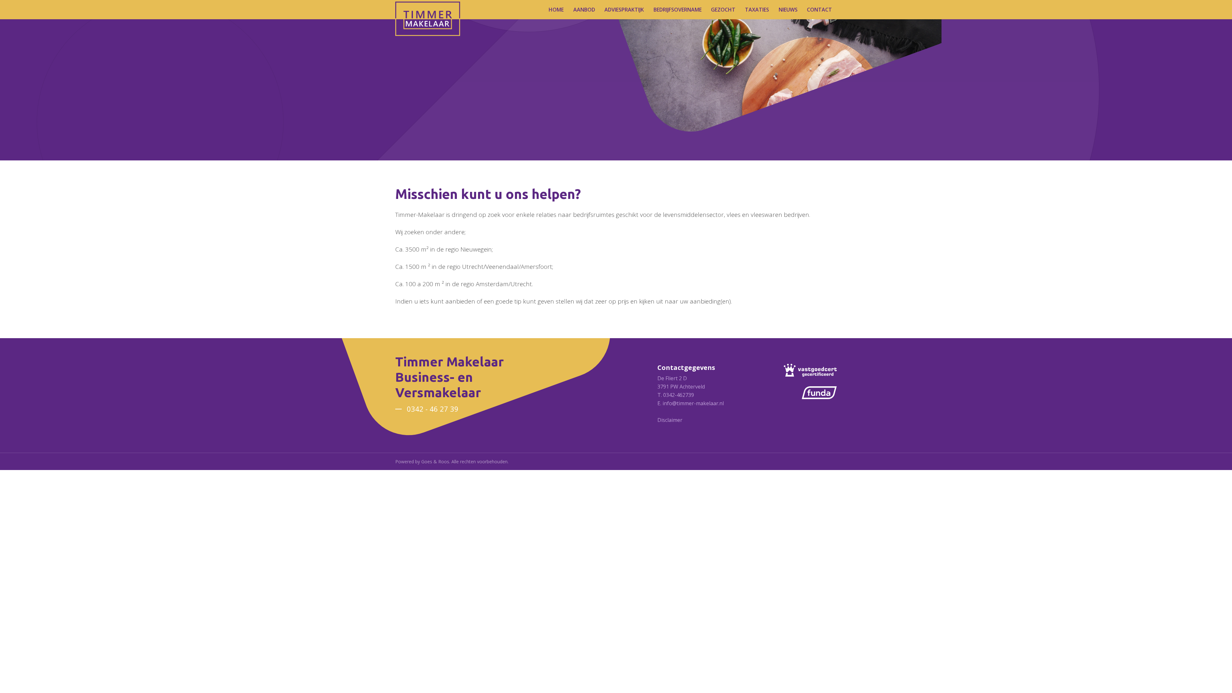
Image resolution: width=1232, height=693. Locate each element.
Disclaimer (669, 420)
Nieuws (788, 9)
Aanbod (584, 9)
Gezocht (723, 9)
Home (556, 9)
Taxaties (757, 9)
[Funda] (819, 392)
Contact (819, 9)
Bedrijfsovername (678, 9)
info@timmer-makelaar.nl (693, 403)
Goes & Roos (435, 461)
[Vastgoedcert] (810, 370)
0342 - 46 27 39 (432, 409)
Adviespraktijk (624, 9)
